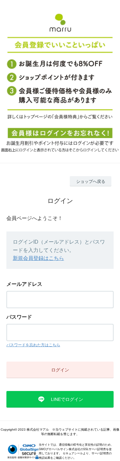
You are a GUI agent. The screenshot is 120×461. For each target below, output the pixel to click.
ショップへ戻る (90, 181)
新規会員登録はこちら (38, 258)
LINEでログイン (67, 399)
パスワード (19, 317)
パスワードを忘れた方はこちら (33, 345)
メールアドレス (24, 284)
